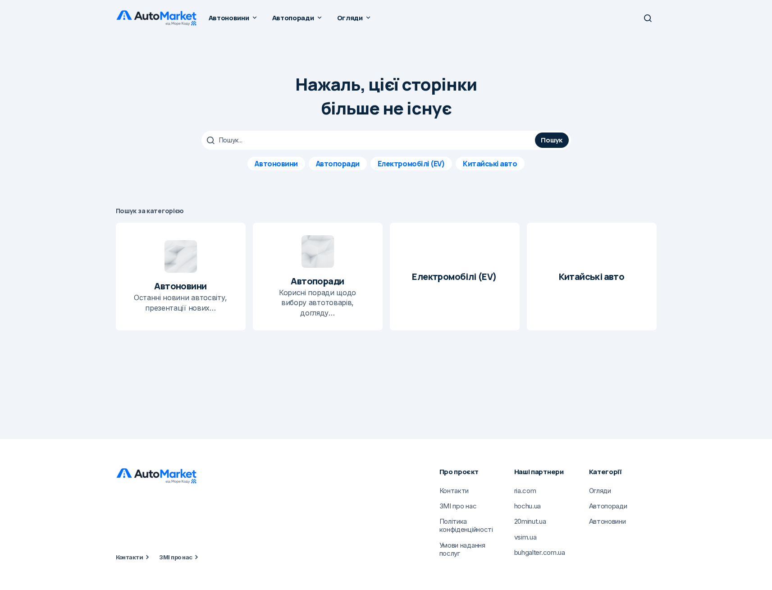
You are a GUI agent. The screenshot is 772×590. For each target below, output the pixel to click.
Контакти (129, 557)
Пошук (551, 140)
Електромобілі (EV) (411, 164)
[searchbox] (369, 140)
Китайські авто (490, 164)
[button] (647, 18)
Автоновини (276, 164)
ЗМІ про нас (175, 557)
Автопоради (338, 164)
